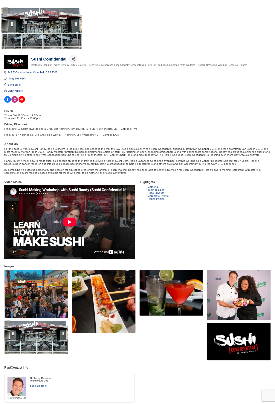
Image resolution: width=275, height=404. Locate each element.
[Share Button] (73, 59)
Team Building (156, 189)
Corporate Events (158, 195)
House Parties (156, 198)
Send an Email (38, 385)
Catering (153, 186)
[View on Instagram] (14, 101)
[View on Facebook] (7, 101)
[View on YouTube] (22, 101)
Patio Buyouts (156, 192)
